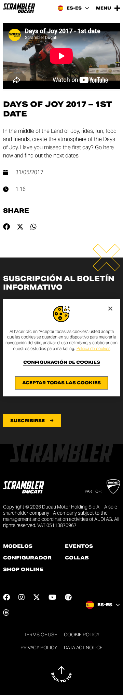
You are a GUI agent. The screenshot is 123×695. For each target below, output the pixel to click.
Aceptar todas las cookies (61, 382)
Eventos (79, 546)
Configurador (27, 557)
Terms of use (40, 634)
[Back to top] (61, 674)
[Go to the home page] (19, 8)
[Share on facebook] (6, 226)
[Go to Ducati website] (113, 486)
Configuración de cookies (61, 362)
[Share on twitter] (20, 226)
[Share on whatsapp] (33, 226)
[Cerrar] (110, 308)
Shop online (23, 569)
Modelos (17, 546)
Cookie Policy (81, 634)
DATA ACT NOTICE (83, 647)
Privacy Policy (38, 647)
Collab (77, 557)
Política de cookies (93, 348)
